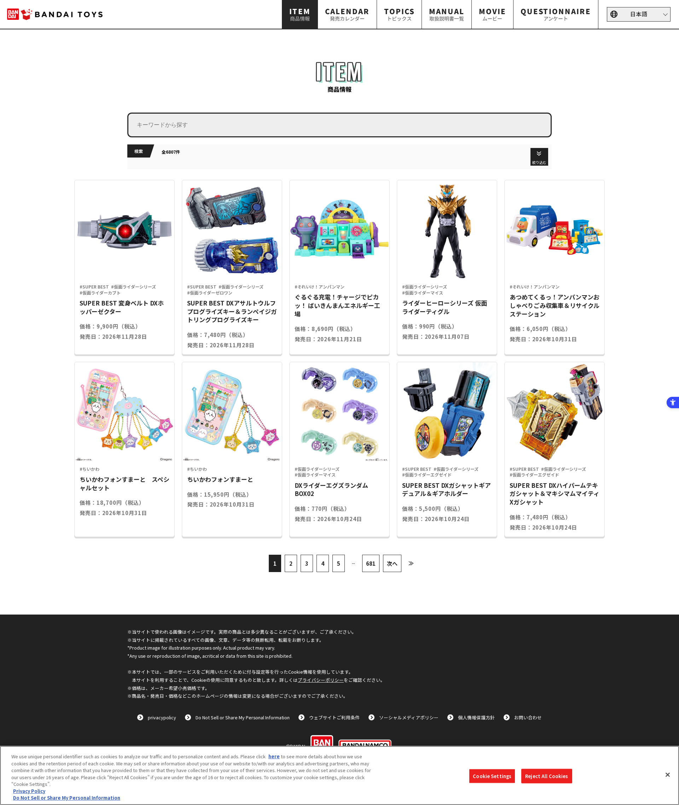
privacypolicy (162, 717)
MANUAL (446, 14)
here (274, 756)
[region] (339, 775)
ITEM (300, 14)
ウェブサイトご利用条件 (334, 717)
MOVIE (492, 14)
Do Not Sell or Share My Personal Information (243, 717)
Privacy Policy (29, 791)
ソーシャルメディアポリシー (409, 717)
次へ (392, 563)
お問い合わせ (528, 717)
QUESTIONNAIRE (556, 14)
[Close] (667, 774)
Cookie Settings (492, 775)
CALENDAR (347, 14)
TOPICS (399, 14)
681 (371, 563)
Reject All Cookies (546, 775)
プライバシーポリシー (321, 679)
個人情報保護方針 (476, 717)
